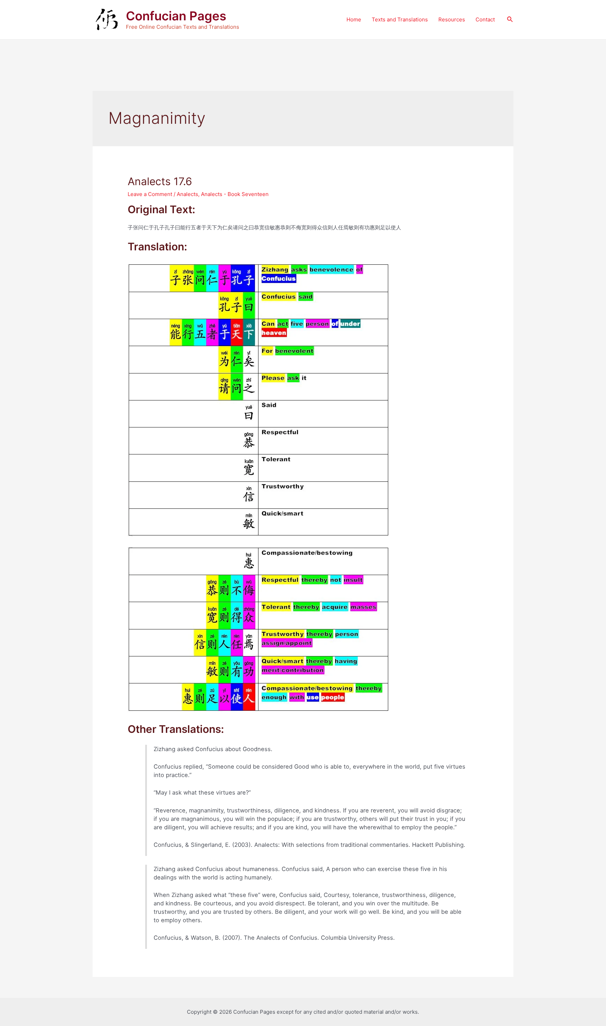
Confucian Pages (176, 15)
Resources (451, 19)
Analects (187, 194)
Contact (485, 19)
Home (353, 19)
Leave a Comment (150, 194)
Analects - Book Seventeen (235, 194)
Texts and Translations (400, 19)
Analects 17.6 (160, 181)
